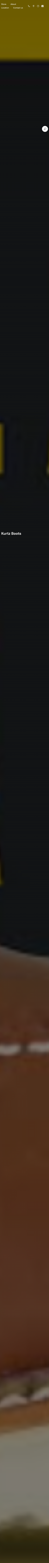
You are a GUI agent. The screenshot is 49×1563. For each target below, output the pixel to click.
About (13, 4)
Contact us (18, 8)
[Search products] (44, 128)
